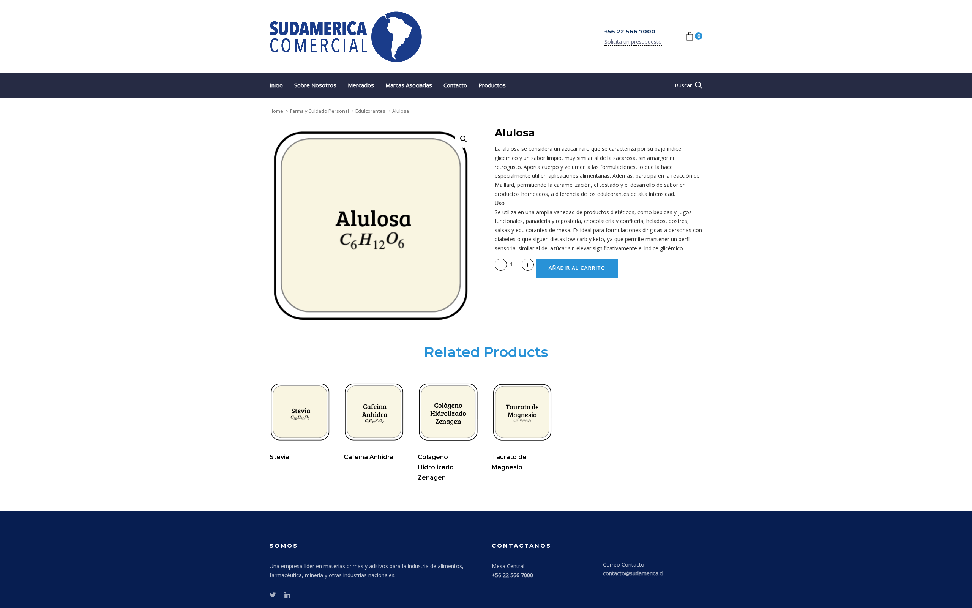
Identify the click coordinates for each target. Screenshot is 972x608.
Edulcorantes (370, 110)
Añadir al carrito (322, 436)
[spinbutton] (514, 264)
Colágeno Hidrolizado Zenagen (436, 467)
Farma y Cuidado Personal (319, 110)
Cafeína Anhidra (368, 457)
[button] (688, 85)
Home (276, 110)
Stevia (279, 457)
